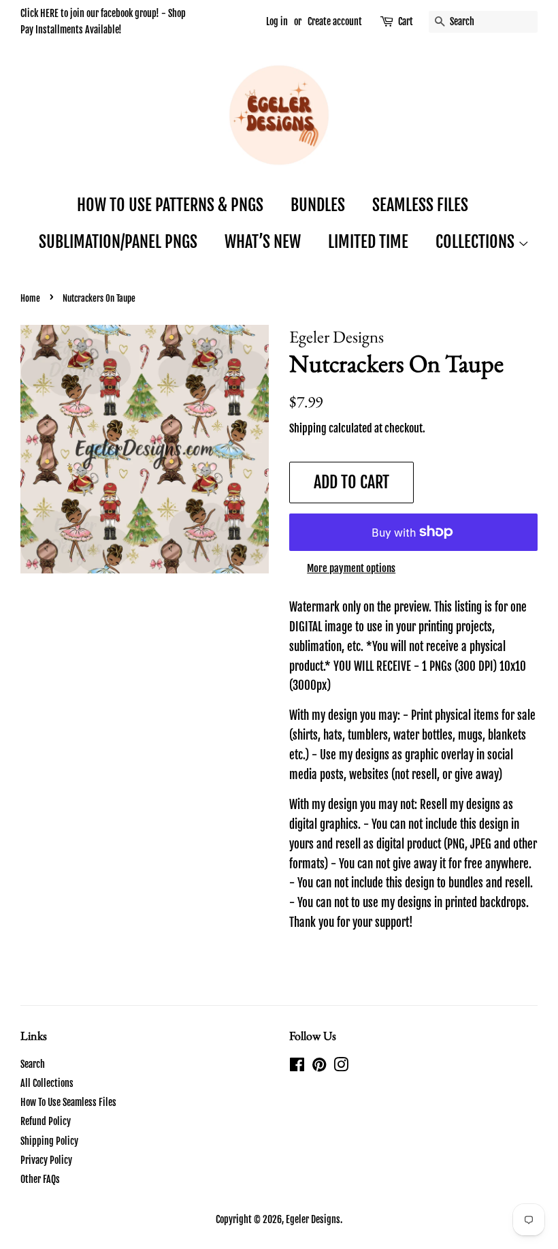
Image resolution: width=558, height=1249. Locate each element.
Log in (277, 21)
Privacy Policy (46, 1160)
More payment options (351, 568)
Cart (405, 21)
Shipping (308, 428)
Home (30, 298)
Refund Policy (45, 1121)
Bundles (318, 205)
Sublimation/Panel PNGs (118, 242)
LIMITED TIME (368, 242)
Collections (477, 242)
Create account (335, 21)
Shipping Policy (49, 1141)
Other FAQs (40, 1179)
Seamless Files (420, 205)
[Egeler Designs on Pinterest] (319, 1066)
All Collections (46, 1083)
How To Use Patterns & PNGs (170, 205)
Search (32, 1064)
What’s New (263, 242)
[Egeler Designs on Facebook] (297, 1066)
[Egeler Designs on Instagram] (340, 1066)
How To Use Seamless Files (68, 1102)
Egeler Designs (313, 1219)
